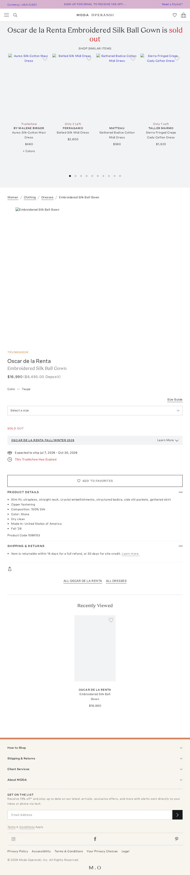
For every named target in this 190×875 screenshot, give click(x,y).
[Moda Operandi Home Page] (95, 15)
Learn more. (130, 553)
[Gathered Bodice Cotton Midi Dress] (117, 87)
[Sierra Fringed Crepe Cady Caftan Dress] (161, 87)
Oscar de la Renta (29, 361)
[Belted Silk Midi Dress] (73, 87)
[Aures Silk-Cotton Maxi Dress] (29, 87)
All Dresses (116, 580)
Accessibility (41, 851)
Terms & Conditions (68, 851)
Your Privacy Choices (102, 851)
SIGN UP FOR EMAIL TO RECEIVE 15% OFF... (95, 4)
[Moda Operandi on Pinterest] (176, 839)
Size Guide (175, 399)
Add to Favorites (97, 480)
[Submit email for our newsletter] (177, 815)
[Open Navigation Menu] (6, 15)
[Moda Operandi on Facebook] (95, 839)
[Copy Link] (95, 568)
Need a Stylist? (172, 4)
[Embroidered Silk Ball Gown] (95, 648)
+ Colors (29, 151)
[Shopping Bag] (183, 15)
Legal (126, 851)
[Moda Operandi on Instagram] (13, 839)
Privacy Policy (17, 851)
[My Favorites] (174, 15)
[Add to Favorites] (45, 58)
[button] (70, 176)
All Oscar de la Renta (82, 580)
